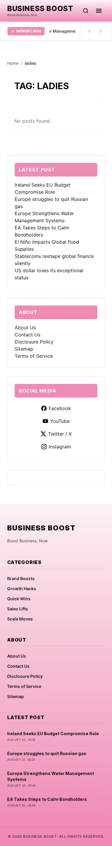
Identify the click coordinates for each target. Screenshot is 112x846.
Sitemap (24, 349)
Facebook (60, 408)
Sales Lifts (17, 608)
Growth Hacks (21, 588)
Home (13, 63)
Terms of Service (34, 356)
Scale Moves (20, 618)
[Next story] (100, 31)
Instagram (60, 447)
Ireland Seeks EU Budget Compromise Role (53, 733)
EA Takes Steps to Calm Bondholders (47, 799)
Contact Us (27, 335)
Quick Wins (18, 598)
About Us (25, 327)
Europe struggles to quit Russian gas (46, 753)
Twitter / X (60, 434)
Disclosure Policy (34, 342)
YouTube (60, 421)
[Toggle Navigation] (99, 11)
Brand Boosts (21, 578)
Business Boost (40, 8)
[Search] (85, 10)
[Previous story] (89, 31)
